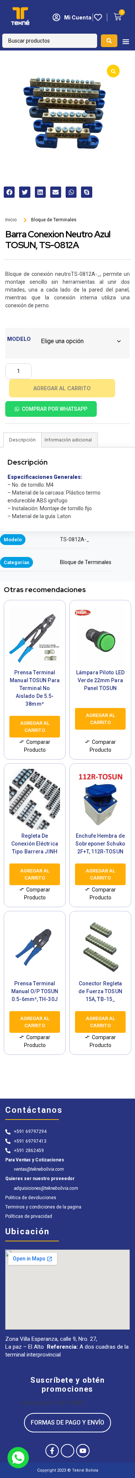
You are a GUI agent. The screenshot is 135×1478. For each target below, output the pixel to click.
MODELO (19, 339)
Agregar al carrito (62, 388)
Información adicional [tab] (68, 440)
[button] (9, 192)
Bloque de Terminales (53, 219)
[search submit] (109, 40)
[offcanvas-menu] (125, 41)
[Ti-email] (67, 1450)
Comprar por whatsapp (54, 409)
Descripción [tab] (22, 440)
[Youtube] (83, 1450)
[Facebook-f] (52, 1450)
